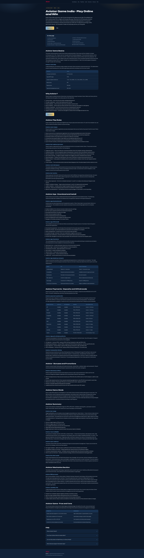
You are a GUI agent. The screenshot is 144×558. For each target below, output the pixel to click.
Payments (90, 1)
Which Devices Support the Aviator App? (56, 543)
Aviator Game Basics (52, 38)
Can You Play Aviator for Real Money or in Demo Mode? (59, 539)
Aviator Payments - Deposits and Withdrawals (56, 44)
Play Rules (82, 1)
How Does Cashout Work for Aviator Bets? (56, 535)
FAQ (97, 1)
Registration (50, 28)
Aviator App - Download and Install (54, 43)
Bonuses (94, 1)
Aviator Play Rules (51, 41)
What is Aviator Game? (52, 531)
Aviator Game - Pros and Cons (79, 44)
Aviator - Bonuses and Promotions (79, 37)
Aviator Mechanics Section (78, 42)
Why (78, 1)
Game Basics (74, 1)
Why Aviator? (50, 39)
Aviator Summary (76, 41)
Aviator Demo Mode (77, 39)
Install (86, 1)
